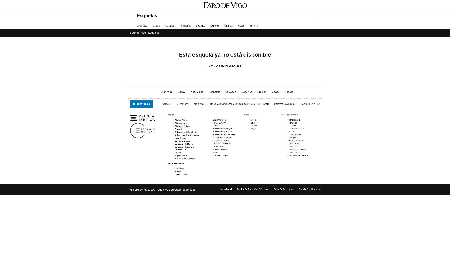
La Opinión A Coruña (222, 141)
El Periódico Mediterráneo (224, 135)
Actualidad (170, 25)
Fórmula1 (293, 123)
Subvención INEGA (310, 104)
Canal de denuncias (283, 189)
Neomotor (293, 147)
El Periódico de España (222, 132)
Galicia (156, 25)
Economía (186, 25)
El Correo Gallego (220, 156)
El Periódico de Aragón (222, 129)
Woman (254, 126)
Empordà (179, 129)
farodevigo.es (141, 104)
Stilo (253, 123)
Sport (215, 153)
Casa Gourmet (295, 135)
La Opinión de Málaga (222, 144)
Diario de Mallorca (183, 126)
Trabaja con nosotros (309, 189)
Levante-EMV (181, 150)
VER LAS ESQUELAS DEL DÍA (225, 66)
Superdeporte (181, 156)
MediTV (178, 172)
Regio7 (178, 153)
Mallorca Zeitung (220, 150)
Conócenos (182, 104)
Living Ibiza (293, 138)
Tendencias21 (294, 120)
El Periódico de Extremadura (187, 135)
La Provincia (218, 147)
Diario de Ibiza (181, 123)
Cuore (253, 120)
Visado (241, 25)
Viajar (253, 129)
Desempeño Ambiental (285, 104)
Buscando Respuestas (298, 156)
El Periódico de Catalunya (186, 132)
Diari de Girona (181, 120)
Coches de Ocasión (297, 150)
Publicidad (198, 104)
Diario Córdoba (219, 120)
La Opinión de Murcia (184, 144)
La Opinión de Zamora (184, 147)
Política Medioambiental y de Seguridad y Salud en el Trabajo (239, 104)
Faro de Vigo (180, 138)
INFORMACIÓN (219, 123)
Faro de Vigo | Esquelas (144, 32)
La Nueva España (182, 141)
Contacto (167, 104)
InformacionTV (181, 175)
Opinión (228, 25)
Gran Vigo (142, 25)
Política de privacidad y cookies (252, 189)
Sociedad (200, 25)
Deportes (214, 25)
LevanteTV (179, 169)
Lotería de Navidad (297, 129)
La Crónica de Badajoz (222, 138)
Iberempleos (294, 126)
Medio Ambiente (296, 141)
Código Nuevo (295, 153)
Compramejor (295, 144)
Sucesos (254, 25)
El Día (215, 126)
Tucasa (292, 132)
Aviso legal (226, 189)
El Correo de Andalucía (185, 159)
